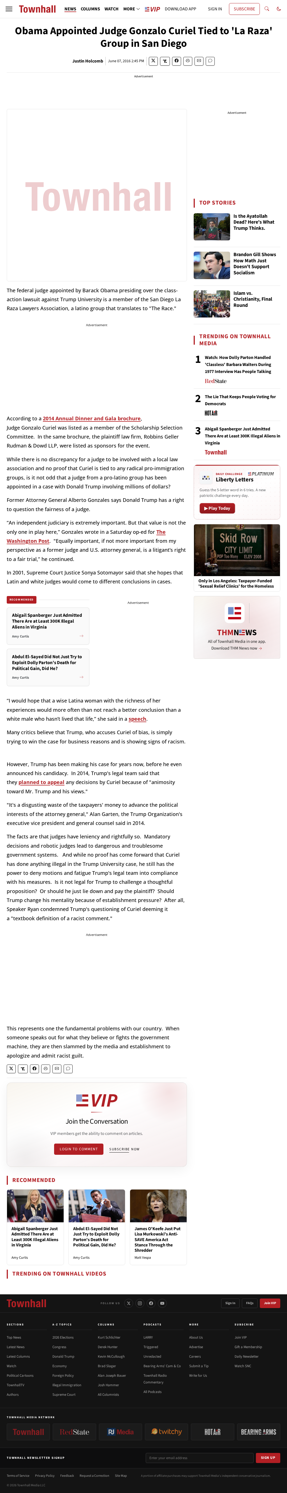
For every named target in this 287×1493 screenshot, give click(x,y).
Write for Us (198, 1375)
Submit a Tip (199, 1366)
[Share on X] (153, 61)
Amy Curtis (19, 1257)
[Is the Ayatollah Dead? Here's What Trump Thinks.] (212, 227)
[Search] (267, 9)
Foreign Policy (63, 1375)
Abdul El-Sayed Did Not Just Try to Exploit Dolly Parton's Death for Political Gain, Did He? (96, 1237)
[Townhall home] (26, 1303)
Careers (195, 1356)
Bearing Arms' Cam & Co (162, 1366)
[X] (128, 1303)
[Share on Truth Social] (165, 61)
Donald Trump (63, 1356)
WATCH (112, 9)
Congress (59, 1347)
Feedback (67, 1475)
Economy (59, 1366)
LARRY (148, 1337)
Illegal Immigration (66, 1385)
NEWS (70, 9)
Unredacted (152, 1356)
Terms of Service (18, 1475)
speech (137, 718)
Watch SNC (243, 1366)
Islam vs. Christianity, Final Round (252, 299)
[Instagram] (139, 1303)
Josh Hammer (108, 1385)
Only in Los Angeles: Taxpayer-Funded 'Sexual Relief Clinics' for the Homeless (236, 583)
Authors (12, 1394)
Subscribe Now (124, 1149)
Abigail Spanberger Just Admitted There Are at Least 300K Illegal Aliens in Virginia (34, 1237)
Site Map (121, 1475)
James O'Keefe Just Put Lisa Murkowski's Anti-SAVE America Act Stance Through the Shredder (157, 1239)
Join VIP (270, 1303)
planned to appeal (41, 782)
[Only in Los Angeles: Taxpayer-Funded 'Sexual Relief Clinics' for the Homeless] (237, 550)
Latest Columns (18, 1356)
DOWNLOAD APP (180, 9)
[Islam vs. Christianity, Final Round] (212, 304)
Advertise (196, 1347)
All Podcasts (152, 1391)
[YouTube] (162, 1303)
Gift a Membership (248, 1347)
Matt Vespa (143, 1257)
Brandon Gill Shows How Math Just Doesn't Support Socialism (254, 264)
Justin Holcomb (87, 61)
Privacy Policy (45, 1475)
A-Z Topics (62, 1325)
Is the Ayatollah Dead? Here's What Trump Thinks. (253, 222)
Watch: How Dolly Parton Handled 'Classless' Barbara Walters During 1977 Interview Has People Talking (238, 364)
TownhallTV (15, 1385)
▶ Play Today (217, 508)
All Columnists (108, 1394)
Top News (14, 1337)
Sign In (230, 1303)
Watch (11, 1366)
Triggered (151, 1347)
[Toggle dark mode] (279, 9)
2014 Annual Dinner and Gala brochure (92, 418)
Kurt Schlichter (109, 1337)
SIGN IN (215, 9)
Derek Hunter (108, 1347)
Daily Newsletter (247, 1356)
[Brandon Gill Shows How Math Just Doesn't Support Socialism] (212, 265)
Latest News (15, 1347)
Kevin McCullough (111, 1356)
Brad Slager (107, 1366)
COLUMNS (90, 9)
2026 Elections (62, 1337)
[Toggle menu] (9, 9)
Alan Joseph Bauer (112, 1375)
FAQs (249, 1303)
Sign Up (268, 1457)
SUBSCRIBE (244, 9)
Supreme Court (63, 1394)
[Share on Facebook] (176, 61)
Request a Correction (94, 1475)
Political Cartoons (20, 1375)
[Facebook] (151, 1303)
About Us (196, 1337)
